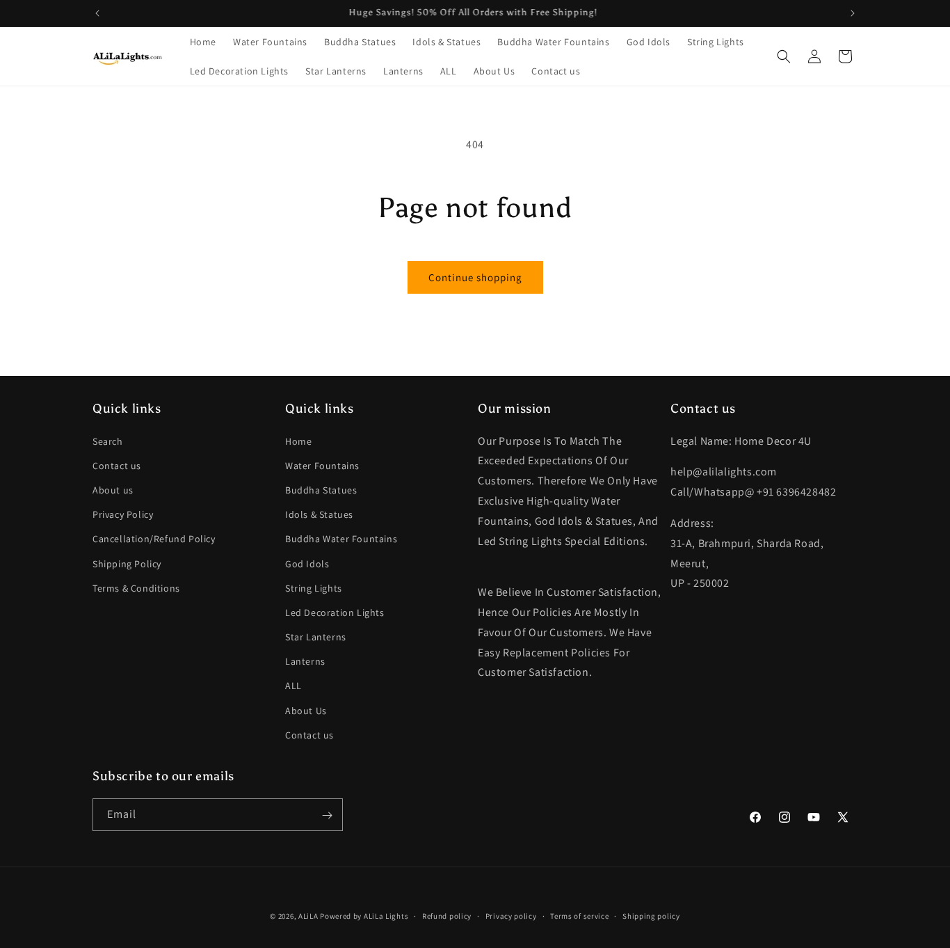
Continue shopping (475, 277)
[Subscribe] (327, 815)
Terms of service (579, 915)
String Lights (313, 588)
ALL (293, 686)
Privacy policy (511, 915)
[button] (783, 56)
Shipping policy (651, 915)
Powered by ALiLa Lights (364, 916)
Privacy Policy (122, 514)
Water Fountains (322, 465)
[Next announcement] (852, 13)
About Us (306, 710)
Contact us (116, 465)
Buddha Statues (321, 490)
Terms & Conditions (136, 588)
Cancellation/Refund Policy (154, 539)
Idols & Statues (319, 514)
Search (107, 441)
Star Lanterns (315, 637)
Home (298, 441)
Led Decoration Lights (335, 612)
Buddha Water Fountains (341, 539)
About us (113, 490)
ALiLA (308, 916)
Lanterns (305, 661)
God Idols (307, 564)
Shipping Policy (126, 564)
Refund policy (447, 915)
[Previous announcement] (97, 13)
